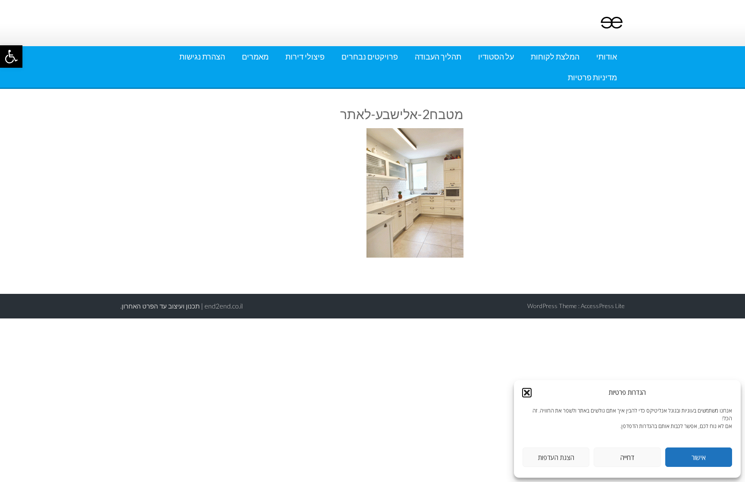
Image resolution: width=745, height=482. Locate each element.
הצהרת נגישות (202, 56)
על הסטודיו (496, 56)
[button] (11, 56)
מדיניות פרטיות (592, 77)
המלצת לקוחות (555, 56)
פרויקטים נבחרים (369, 56)
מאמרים (255, 56)
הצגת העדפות (556, 457)
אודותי (606, 56)
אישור (699, 457)
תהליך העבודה (438, 56)
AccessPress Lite (603, 305)
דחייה (627, 457)
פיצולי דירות (305, 56)
